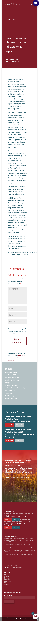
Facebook (7, 575)
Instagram (7, 578)
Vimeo (6, 584)
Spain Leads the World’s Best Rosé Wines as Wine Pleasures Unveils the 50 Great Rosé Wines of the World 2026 (18, 540)
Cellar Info (19, 425)
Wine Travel (8, 390)
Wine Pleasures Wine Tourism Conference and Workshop (17, 225)
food (6, 383)
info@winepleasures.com (15, 567)
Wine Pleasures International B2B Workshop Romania (19, 417)
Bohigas (19, 137)
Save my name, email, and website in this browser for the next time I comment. (17, 331)
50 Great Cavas (10, 385)
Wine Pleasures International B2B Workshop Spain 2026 (19, 430)
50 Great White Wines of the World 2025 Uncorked (18, 548)
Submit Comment (17, 341)
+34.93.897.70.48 (12, 565)
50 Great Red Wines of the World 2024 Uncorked (18, 554)
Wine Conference (10, 377)
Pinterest (7, 581)
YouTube (7, 583)
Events (7, 393)
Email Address (8, 595)
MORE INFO (28, 491)
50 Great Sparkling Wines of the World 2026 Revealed (17, 545)
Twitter (7, 576)
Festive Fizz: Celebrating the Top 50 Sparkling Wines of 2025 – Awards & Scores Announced (19, 551)
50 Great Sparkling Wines (13, 388)
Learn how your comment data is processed (16, 357)
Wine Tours (10, 19)
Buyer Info (9, 425)
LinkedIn (7, 579)
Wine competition (11, 398)
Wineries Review (10, 380)
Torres (10, 175)
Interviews (8, 396)
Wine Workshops (10, 372)
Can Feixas (13, 135)
